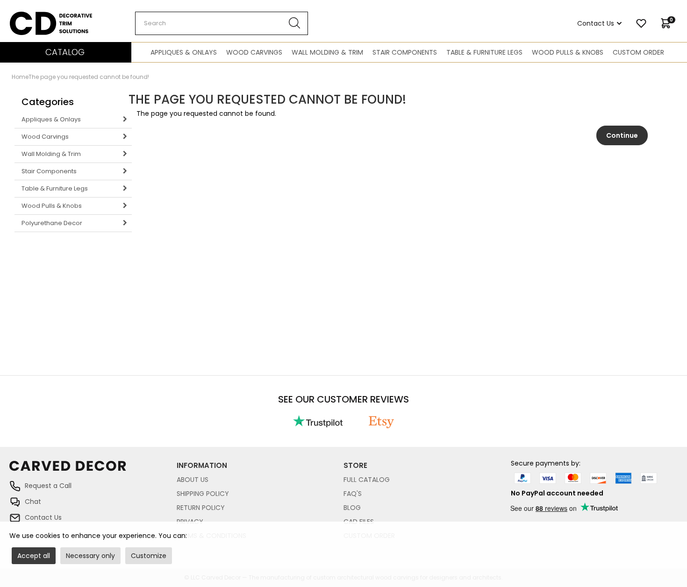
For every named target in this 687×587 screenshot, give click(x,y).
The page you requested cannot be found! (89, 77)
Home (20, 77)
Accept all (33, 555)
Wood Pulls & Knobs (567, 52)
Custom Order (638, 52)
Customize (148, 555)
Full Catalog (367, 479)
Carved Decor (32, 16)
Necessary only (90, 555)
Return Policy (201, 507)
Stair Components (404, 52)
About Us (192, 479)
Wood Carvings (254, 52)
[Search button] (294, 23)
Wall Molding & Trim (327, 52)
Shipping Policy (203, 493)
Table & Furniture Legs (484, 52)
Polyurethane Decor (51, 223)
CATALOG (65, 52)
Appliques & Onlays (183, 52)
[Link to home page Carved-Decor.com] (93, 470)
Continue (622, 135)
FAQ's (353, 493)
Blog (352, 507)
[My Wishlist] (641, 23)
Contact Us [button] (595, 23)
